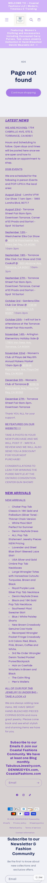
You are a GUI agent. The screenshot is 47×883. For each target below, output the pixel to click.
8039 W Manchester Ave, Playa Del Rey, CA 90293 (22, 369)
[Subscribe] (38, 783)
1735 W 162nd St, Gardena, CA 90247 (21, 309)
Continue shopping (23, 92)
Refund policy (16, 828)
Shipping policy (37, 823)
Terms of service (33, 828)
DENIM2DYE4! (21, 819)
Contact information (25, 833)
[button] (6, 19)
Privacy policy (19, 823)
